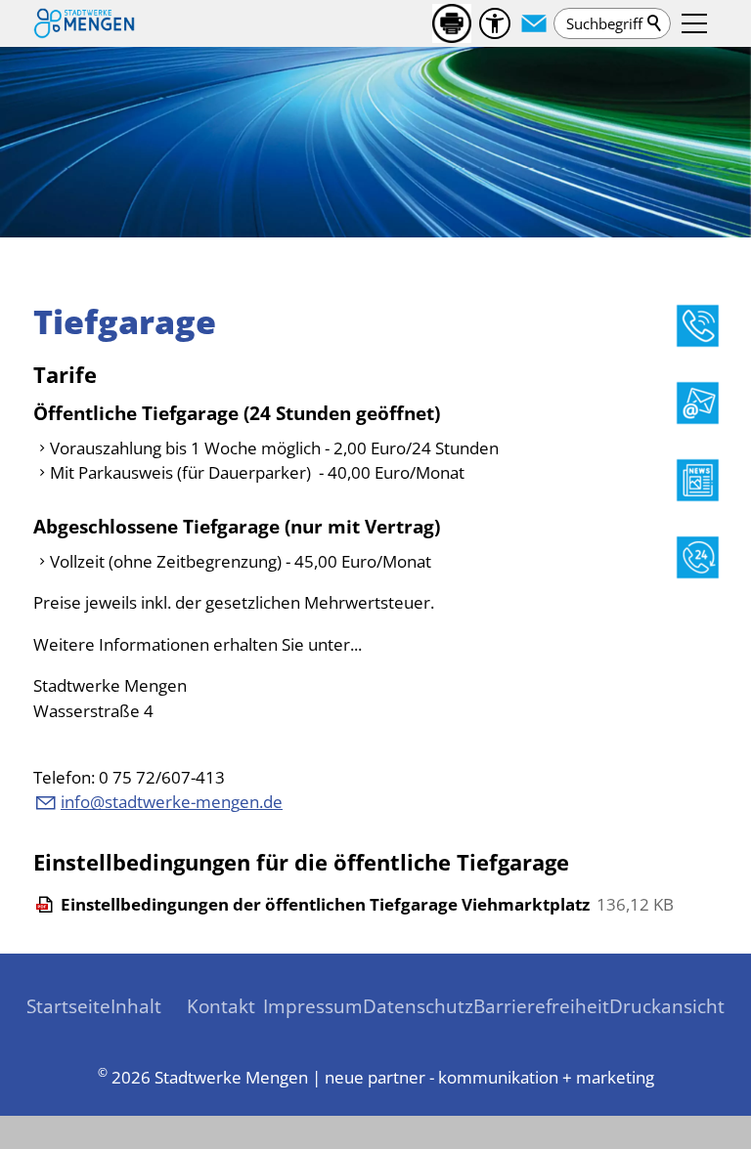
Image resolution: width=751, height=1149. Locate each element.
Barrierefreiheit (541, 1006)
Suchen (655, 23)
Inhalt (135, 1006)
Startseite (68, 1006)
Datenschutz (418, 1006)
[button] (533, 23)
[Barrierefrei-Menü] (494, 23)
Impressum (313, 1006)
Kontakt (221, 1006)
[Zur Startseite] (84, 23)
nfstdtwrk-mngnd (169, 801)
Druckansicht (667, 1006)
